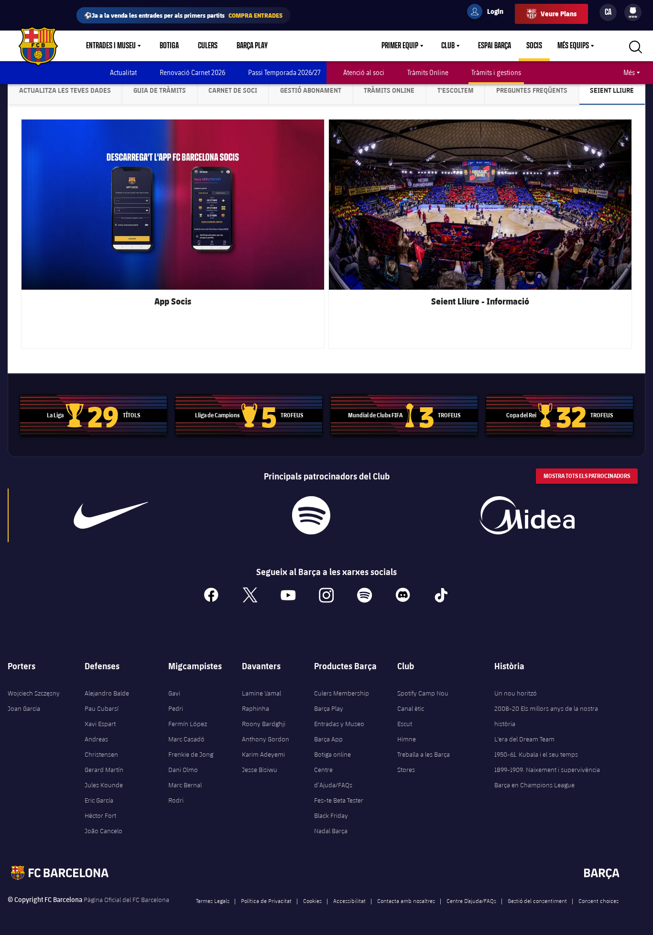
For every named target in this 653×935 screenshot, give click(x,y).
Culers (208, 46)
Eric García (99, 800)
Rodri (176, 800)
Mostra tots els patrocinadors (587, 475)
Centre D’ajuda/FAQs (471, 900)
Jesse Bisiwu (259, 769)
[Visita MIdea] (526, 515)
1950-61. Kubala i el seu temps (536, 754)
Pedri (175, 708)
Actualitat (123, 72)
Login (489, 13)
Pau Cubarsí (102, 708)
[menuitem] (633, 10)
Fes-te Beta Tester (338, 800)
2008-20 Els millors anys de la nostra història (546, 716)
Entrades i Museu (111, 46)
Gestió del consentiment (537, 900)
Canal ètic (410, 708)
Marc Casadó (186, 739)
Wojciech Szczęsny (34, 693)
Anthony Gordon (265, 739)
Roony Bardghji (263, 724)
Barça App (328, 739)
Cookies (312, 900)
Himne (406, 739)
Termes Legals (212, 900)
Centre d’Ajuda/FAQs (333, 777)
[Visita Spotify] (311, 515)
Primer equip (399, 46)
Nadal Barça (331, 831)
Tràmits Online (427, 72)
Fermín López (187, 724)
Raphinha (255, 708)
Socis (534, 46)
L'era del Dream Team (524, 739)
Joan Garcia (24, 708)
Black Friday (331, 815)
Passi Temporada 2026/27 (284, 72)
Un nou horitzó (515, 693)
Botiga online (332, 754)
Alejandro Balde (107, 693)
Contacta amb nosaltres (406, 900)
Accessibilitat (349, 900)
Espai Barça (494, 46)
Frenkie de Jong (190, 754)
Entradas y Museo (339, 724)
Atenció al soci (363, 72)
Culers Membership (341, 693)
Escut (404, 724)
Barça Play (252, 46)
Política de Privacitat (266, 900)
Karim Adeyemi (263, 754)
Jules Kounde (104, 785)
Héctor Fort (100, 815)
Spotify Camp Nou (422, 693)
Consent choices (598, 900)
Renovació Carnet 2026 (192, 72)
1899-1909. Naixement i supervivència (547, 769)
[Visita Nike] (111, 515)
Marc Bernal (185, 785)
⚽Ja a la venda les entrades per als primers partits (183, 15)
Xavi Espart (100, 724)
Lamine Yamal (261, 693)
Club (448, 46)
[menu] (633, 12)
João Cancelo (103, 831)
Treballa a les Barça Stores (423, 761)
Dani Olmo (183, 769)
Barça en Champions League (534, 785)
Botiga (169, 46)
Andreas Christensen (101, 746)
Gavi (174, 693)
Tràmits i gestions (496, 72)
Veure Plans (559, 13)
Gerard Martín (104, 769)
